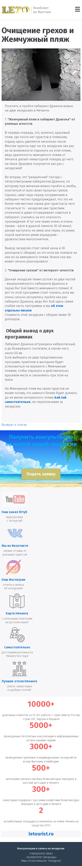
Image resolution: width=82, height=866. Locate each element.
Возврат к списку (14, 425)
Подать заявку (41, 474)
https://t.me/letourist (33, 860)
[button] (41, 834)
